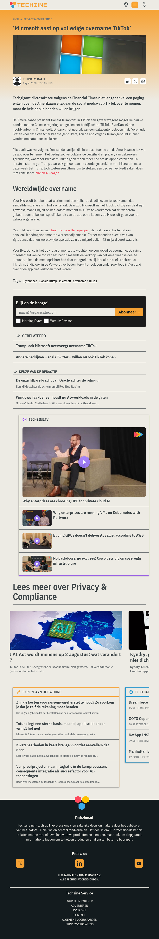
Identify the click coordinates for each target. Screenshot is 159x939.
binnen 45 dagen (47, 173)
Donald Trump (48, 281)
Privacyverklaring (80, 924)
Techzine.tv (39, 419)
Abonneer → (129, 312)
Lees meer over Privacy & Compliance (60, 591)
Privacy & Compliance (37, 19)
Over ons (79, 910)
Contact (79, 915)
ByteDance (30, 281)
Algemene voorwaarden (79, 919)
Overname (79, 281)
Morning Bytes (32, 321)
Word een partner (80, 901)
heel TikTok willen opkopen (70, 230)
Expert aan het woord (41, 692)
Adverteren (79, 905)
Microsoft (65, 281)
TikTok (93, 281)
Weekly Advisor (61, 321)
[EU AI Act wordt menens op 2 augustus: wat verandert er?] (63, 630)
